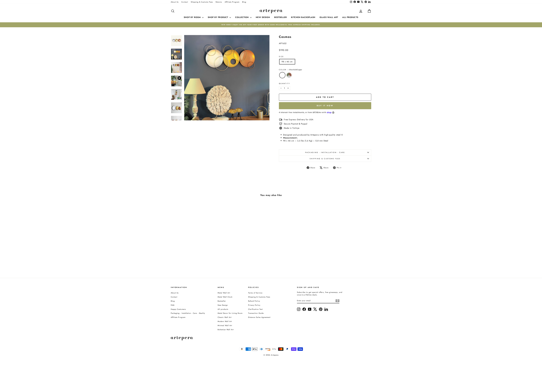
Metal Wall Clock (225, 297)
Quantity (284, 83)
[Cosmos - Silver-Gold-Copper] (192, 261)
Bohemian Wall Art (226, 329)
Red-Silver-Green (289, 75)
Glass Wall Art (329, 17)
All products (223, 309)
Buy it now (325, 105)
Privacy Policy (254, 305)
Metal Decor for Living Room (230, 313)
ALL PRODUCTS (350, 17)
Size (281, 56)
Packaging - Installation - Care (325, 152)
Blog (244, 2)
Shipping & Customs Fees (202, 2)
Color (290, 70)
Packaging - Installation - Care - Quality (188, 313)
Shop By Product (218, 17)
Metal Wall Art (224, 293)
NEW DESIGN (263, 17)
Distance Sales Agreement (259, 317)
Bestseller (222, 301)
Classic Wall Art (225, 317)
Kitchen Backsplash (303, 17)
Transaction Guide (256, 313)
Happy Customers (178, 309)
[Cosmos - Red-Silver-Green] (196, 261)
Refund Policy (254, 301)
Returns (219, 2)
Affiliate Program (232, 2)
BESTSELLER (280, 17)
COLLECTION (242, 17)
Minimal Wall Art (225, 325)
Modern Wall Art (225, 321)
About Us (175, 2)
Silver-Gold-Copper (282, 75)
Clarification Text (255, 309)
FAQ (172, 305)
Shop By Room (192, 17)
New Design (223, 305)
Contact (184, 2)
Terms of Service (255, 293)
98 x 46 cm (287, 61)
